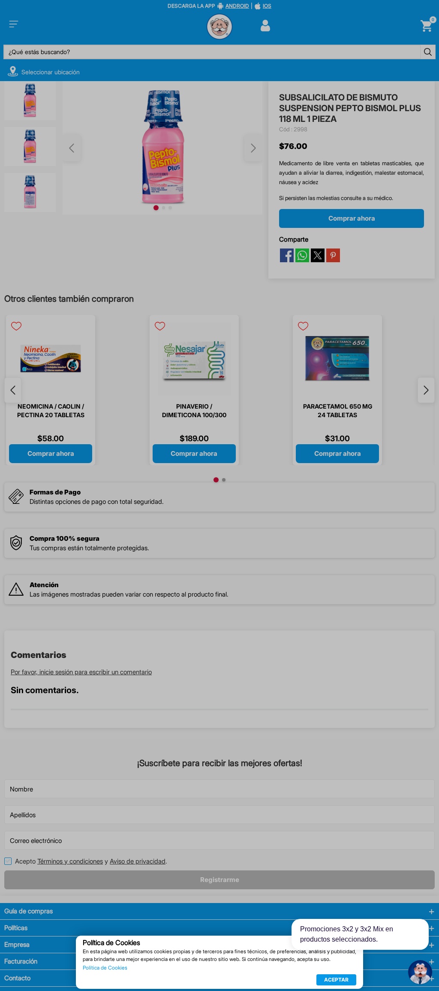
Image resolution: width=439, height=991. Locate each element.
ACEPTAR (336, 979)
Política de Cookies (105, 968)
